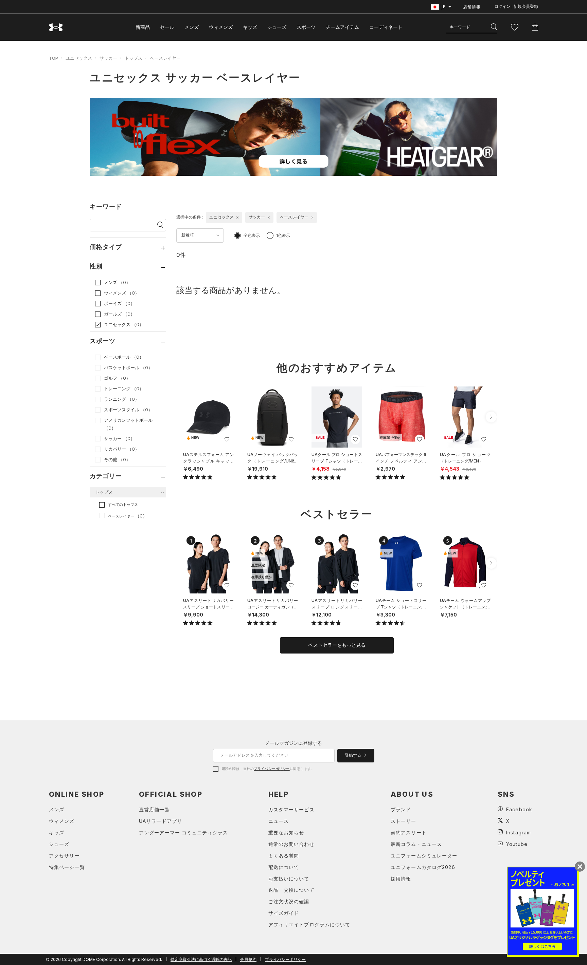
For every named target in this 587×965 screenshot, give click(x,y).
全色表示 (252, 235)
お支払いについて (288, 879)
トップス (133, 58)
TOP (53, 58)
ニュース (278, 821)
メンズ (191, 27)
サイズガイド (283, 913)
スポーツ (306, 27)
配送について (283, 867)
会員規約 (248, 959)
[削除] (237, 217)
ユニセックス (79, 58)
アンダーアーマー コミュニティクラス (183, 832)
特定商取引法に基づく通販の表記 (201, 959)
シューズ (276, 27)
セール (167, 27)
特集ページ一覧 (67, 867)
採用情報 (401, 879)
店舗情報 (472, 6)
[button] (491, 417)
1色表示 (283, 235)
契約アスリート (409, 832)
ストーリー (403, 821)
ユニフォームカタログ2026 (423, 867)
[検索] (494, 27)
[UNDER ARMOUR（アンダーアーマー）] (56, 27)
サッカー (108, 58)
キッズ (250, 27)
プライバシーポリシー (271, 769)
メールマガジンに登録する (293, 743)
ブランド (401, 809)
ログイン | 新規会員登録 (516, 6)
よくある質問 (283, 855)
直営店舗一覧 (154, 809)
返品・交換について (291, 890)
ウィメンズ (221, 27)
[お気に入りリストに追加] (227, 439)
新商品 (143, 27)
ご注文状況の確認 (288, 901)
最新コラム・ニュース (416, 844)
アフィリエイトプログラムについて (309, 924)
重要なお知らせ (286, 832)
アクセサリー (64, 855)
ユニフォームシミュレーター (424, 855)
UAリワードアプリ (160, 821)
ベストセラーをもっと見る (337, 645)
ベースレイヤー (165, 58)
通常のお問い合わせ (291, 844)
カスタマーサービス (291, 809)
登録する (353, 755)
